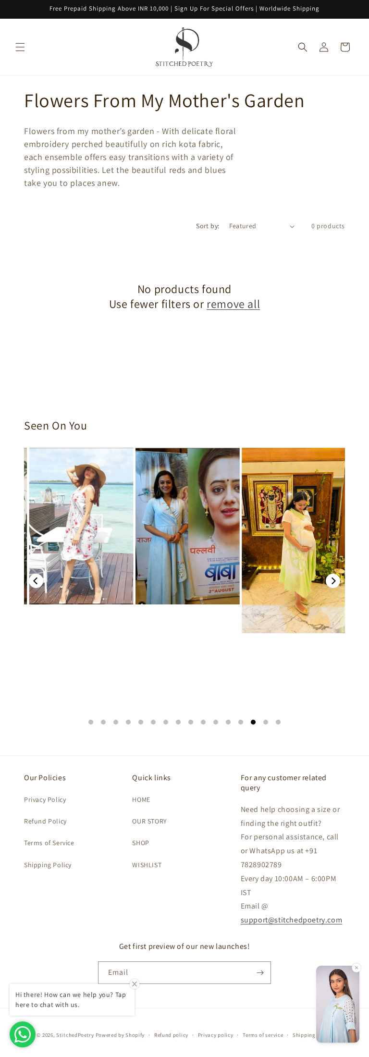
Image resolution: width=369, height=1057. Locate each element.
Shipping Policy (48, 864)
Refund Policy (45, 821)
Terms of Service (49, 842)
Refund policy (171, 1035)
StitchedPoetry (75, 1035)
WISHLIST (146, 864)
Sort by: (207, 225)
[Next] (333, 581)
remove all (233, 303)
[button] (20, 47)
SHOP (140, 842)
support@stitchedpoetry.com (292, 920)
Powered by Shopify (120, 1035)
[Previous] (36, 581)
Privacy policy (216, 1035)
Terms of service (263, 1035)
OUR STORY (149, 821)
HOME (141, 799)
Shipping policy (312, 1035)
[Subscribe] (260, 972)
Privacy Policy (45, 799)
